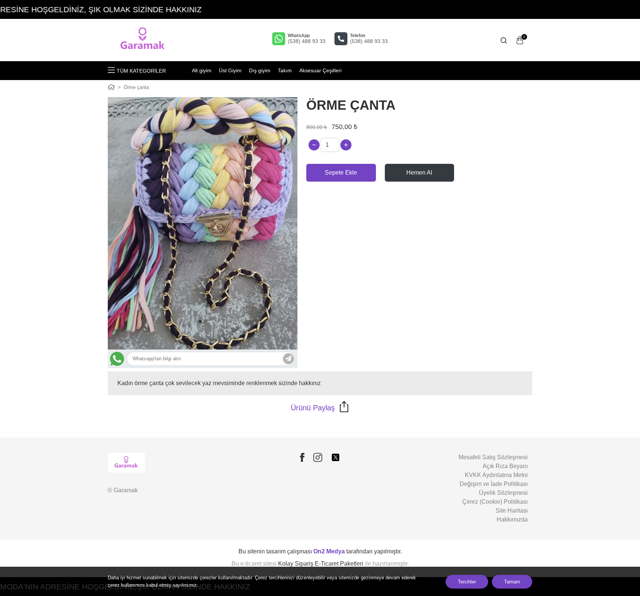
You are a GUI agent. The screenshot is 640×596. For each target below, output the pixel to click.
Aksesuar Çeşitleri (320, 70)
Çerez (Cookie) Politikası (495, 502)
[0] (519, 40)
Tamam (512, 582)
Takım (285, 70)
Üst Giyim (230, 70)
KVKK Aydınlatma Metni (496, 475)
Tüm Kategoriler (141, 71)
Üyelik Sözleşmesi (503, 493)
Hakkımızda (512, 519)
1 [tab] (200, 321)
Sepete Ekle (341, 172)
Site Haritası (512, 510)
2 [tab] (206, 321)
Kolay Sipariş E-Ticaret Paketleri (320, 563)
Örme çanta (136, 87)
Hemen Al (419, 172)
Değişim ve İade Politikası (494, 484)
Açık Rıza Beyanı (505, 466)
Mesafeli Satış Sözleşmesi (493, 457)
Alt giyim (201, 70)
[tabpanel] (203, 223)
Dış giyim (259, 70)
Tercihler (467, 582)
